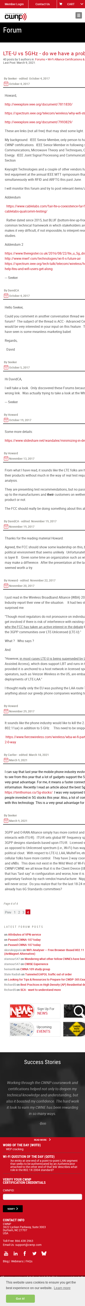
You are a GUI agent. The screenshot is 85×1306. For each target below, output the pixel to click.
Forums (40, 59)
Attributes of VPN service (24, 934)
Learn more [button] (62, 1288)
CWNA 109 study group (35, 969)
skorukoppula (13, 950)
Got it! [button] (20, 1298)
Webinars (17, 1261)
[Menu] (79, 15)
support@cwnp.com (28, 1245)
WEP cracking (15, 1149)
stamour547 (12, 959)
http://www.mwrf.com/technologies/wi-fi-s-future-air (43, 258)
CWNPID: (8, 1190)
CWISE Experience (36, 964)
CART (71, 4)
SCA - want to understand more (40, 990)
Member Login (14, 4)
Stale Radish (12, 974)
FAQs (29, 1261)
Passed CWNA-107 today (24, 940)
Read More (40, 1139)
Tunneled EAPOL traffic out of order (48, 974)
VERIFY (11, 1208)
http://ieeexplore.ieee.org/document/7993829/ (39, 122)
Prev (8, 912)
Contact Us (42, 4)
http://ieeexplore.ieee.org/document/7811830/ (39, 104)
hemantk (10, 969)
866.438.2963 (24, 1241)
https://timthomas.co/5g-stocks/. (29, 792)
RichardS (10, 985)
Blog (6, 1261)
